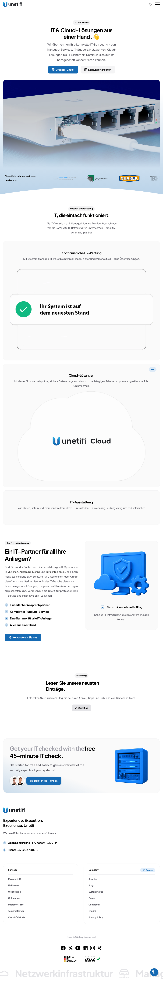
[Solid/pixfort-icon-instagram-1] (92, 947)
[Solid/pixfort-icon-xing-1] (99, 947)
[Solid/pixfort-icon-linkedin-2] (85, 947)
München (12, 571)
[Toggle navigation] (157, 4)
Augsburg (25, 571)
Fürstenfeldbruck (55, 571)
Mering (36, 571)
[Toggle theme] (150, 4)
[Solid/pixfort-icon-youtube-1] (78, 947)
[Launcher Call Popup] (154, 972)
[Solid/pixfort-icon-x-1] (70, 947)
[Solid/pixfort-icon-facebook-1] (63, 947)
